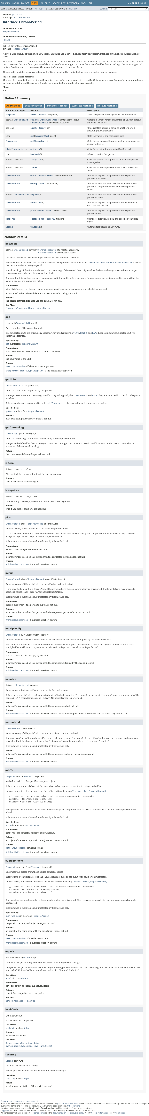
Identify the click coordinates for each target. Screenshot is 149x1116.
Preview (56, 3)
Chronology (11, 141)
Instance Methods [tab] (57, 106)
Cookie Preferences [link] (99, 1113)
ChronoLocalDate (48, 120)
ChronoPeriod (21, 120)
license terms (39, 1113)
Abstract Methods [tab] (82, 106)
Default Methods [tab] (107, 106)
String (9, 227)
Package (25, 3)
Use (42, 3)
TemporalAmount (11, 31)
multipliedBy (37, 184)
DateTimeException (15, 366)
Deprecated (73, 3)
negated (34, 194)
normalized (36, 202)
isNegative (36, 159)
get (32, 136)
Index (83, 3)
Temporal (10, 115)
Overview (5, 3)
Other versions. (73, 1106)
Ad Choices (120, 1113)
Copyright (5, 1111)
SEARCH (103, 9)
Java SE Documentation (67, 1104)
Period (6, 40)
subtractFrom (37, 219)
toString (35, 227)
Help (90, 3)
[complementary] (99, 1113)
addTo (33, 115)
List (8, 149)
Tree (47, 3)
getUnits (35, 149)
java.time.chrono (21, 17)
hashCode (35, 154)
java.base (17, 14)
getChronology (38, 141)
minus (33, 175)
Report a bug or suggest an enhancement (19, 1101)
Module (15, 3)
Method (38, 9)
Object (42, 128)
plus (32, 211)
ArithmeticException (17, 564)
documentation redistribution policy (68, 1113)
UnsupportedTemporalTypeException (24, 371)
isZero (33, 167)
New (63, 3)
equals (33, 128)
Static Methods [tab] (33, 106)
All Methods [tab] (13, 106)
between (34, 120)
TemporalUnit (42, 136)
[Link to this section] (33, 98)
